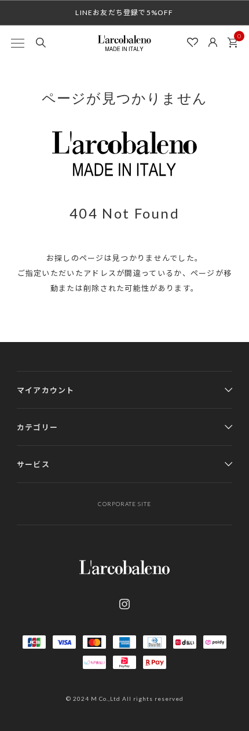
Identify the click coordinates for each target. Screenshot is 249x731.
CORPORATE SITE (124, 503)
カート (232, 43)
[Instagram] (124, 604)
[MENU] (17, 43)
